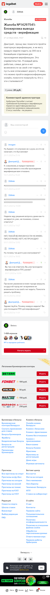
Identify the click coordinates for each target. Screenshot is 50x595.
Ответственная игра (35, 536)
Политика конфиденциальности (36, 520)
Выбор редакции (10, 514)
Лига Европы (32, 484)
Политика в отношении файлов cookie (37, 526)
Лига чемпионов (34, 480)
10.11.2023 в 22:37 (12, 189)
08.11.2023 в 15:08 (12, 206)
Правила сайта (33, 510)
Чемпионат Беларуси (36, 487)
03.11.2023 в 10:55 (13, 273)
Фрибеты (6, 437)
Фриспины (31, 451)
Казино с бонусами (35, 428)
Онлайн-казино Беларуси (33, 424)
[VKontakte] (30, 559)
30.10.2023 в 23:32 (12, 295)
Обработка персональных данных (36, 532)
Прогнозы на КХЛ (10, 490)
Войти (38, 4)
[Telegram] (25, 559)
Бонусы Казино (33, 448)
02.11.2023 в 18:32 (12, 256)
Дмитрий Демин (14, 161)
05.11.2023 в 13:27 (12, 225)
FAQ (4, 517)
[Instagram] (19, 559)
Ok (41, 567)
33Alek (11, 181)
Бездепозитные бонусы (13, 441)
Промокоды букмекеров (7, 451)
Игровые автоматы (35, 463)
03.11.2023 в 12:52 (12, 242)
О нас (29, 504)
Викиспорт (7, 510)
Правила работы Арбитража (34, 541)
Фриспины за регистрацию (32, 455)
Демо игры (31, 460)
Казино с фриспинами (36, 432)
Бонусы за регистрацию (8, 445)
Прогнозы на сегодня (12, 480)
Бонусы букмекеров (11, 434)
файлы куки (24, 570)
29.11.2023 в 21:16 (12, 155)
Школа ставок (8, 507)
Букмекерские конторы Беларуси (11, 424)
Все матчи (31, 473)
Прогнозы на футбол (11, 477)
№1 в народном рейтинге (14, 342)
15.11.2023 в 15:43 (12, 175)
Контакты (30, 507)
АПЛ (28, 490)
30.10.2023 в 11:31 (12, 312)
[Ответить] (44, 155)
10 (45, 38)
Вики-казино (32, 444)
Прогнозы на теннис (11, 487)
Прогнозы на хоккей (11, 484)
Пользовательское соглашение (35, 515)
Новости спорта (9, 504)
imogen (11, 145)
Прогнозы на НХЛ (10, 494)
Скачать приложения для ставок (12, 429)
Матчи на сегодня (34, 477)
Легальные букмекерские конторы (18, 366)
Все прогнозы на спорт (13, 473)
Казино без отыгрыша (36, 435)
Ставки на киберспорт (36, 494)
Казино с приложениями (33, 440)
